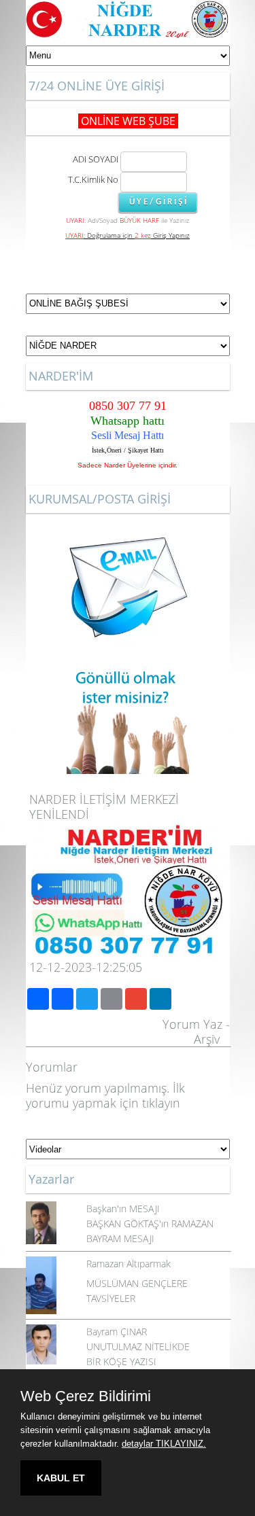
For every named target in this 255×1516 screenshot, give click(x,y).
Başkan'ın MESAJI (123, 1208)
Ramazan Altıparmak (128, 1263)
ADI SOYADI (93, 159)
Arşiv (207, 1039)
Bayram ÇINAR (116, 1331)
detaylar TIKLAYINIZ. (164, 1444)
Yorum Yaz (192, 1024)
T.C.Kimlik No (93, 179)
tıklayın (161, 1103)
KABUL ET (61, 1478)
